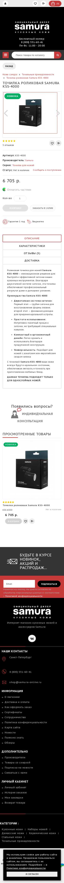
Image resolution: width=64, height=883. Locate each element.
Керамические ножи (42, 833)
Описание (32, 238)
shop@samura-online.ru (25, 682)
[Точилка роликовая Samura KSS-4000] (30, 112)
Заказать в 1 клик (43, 208)
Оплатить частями (19, 189)
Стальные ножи (12, 837)
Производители (15, 757)
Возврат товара (15, 802)
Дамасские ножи (13, 833)
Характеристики (32, 246)
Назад (9, 66)
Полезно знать (14, 737)
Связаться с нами (16, 772)
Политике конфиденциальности (26, 868)
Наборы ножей (37, 829)
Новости (10, 732)
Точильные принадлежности (20, 841)
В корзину (15, 208)
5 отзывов (8, 145)
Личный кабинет (15, 787)
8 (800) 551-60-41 (32, 42)
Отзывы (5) (32, 253)
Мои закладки (14, 797)
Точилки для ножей (23, 165)
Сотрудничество (15, 717)
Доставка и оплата (17, 702)
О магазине (12, 697)
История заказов (16, 792)
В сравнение (58, 143)
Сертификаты (13, 712)
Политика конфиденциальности (26, 722)
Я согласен (32, 874)
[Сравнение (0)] (44, 3)
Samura (29, 160)
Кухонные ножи (12, 829)
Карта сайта (12, 727)
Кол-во (7, 198)
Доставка (32, 260)
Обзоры (10, 742)
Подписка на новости (19, 767)
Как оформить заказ (18, 707)
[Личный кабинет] (6, 3)
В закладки (52, 143)
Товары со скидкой (17, 762)
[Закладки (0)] (35, 3)
